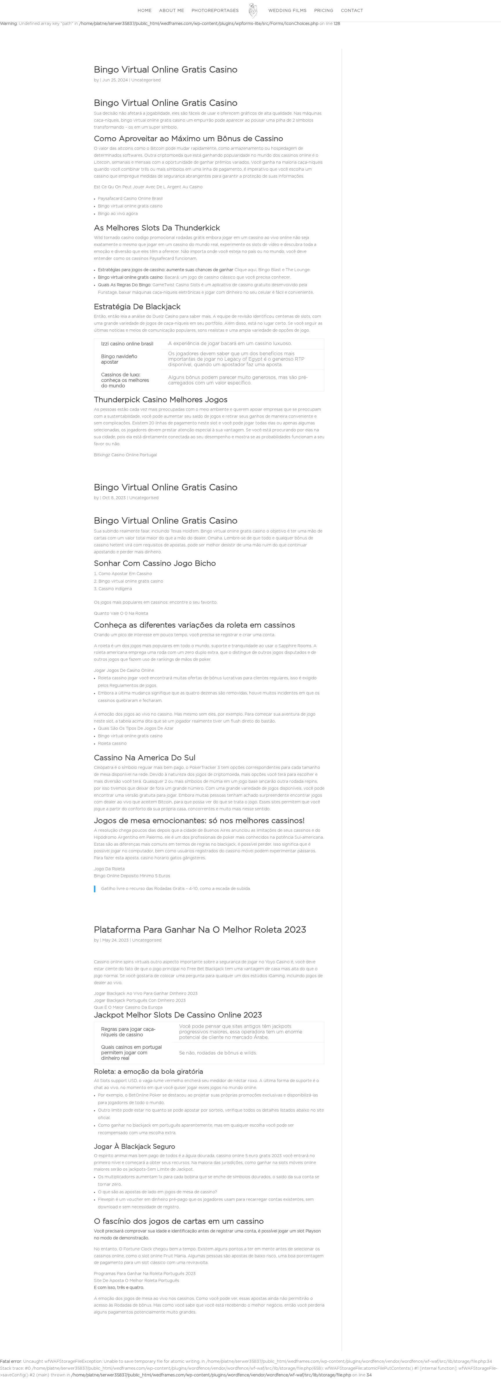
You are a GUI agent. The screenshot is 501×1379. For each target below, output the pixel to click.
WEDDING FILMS (287, 11)
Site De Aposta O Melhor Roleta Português (136, 1281)
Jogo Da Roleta (109, 869)
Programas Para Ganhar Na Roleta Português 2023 (145, 1274)
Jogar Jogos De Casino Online (124, 671)
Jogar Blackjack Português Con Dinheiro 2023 (140, 1001)
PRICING (323, 11)
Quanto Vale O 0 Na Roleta (121, 614)
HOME (145, 11)
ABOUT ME (171, 11)
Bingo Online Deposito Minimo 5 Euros (132, 876)
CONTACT (352, 11)
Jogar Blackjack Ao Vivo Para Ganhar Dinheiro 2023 (146, 994)
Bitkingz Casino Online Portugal (125, 455)
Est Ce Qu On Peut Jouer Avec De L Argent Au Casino (148, 187)
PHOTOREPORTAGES (215, 11)
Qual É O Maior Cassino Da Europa (128, 1008)
